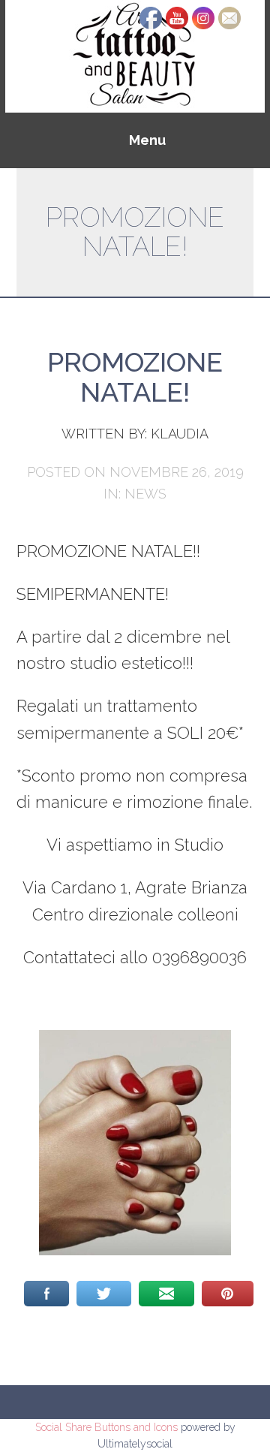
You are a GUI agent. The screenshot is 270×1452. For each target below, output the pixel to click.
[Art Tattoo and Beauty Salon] (135, 56)
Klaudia (179, 433)
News (145, 494)
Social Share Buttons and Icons (106, 1427)
